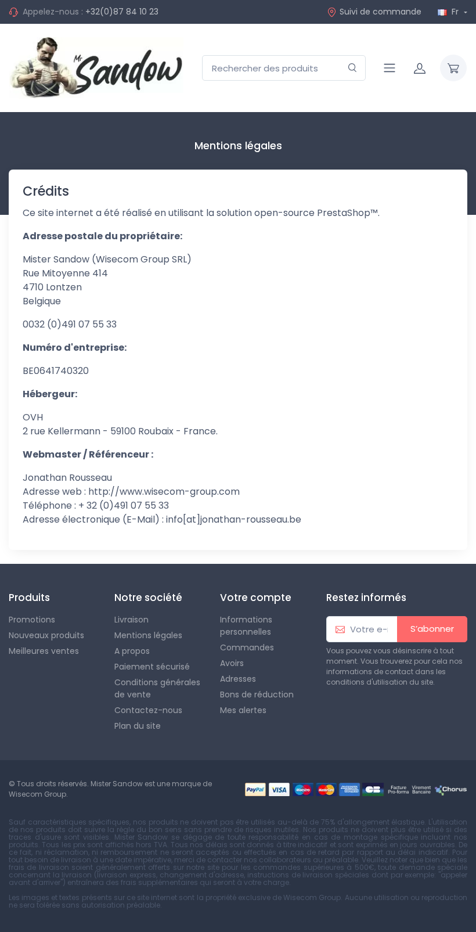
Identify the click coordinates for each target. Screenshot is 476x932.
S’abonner (432, 628)
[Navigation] (389, 67)
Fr (455, 11)
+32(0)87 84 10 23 (121, 11)
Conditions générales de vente (157, 688)
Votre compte (255, 597)
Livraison (131, 619)
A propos (132, 651)
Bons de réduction (257, 694)
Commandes (247, 647)
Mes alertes (243, 710)
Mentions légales (148, 635)
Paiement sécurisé (152, 666)
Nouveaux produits (46, 635)
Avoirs (232, 663)
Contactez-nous (148, 710)
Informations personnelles (246, 626)
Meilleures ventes (44, 651)
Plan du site (137, 726)
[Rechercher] (353, 68)
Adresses (238, 679)
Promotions (32, 619)
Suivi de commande (380, 11)
